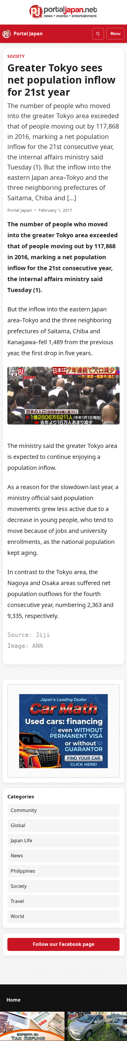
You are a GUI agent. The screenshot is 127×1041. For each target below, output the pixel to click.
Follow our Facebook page (63, 944)
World (17, 916)
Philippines (23, 871)
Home (13, 1000)
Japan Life (21, 840)
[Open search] (98, 34)
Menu (115, 33)
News (17, 855)
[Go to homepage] (63, 11)
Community (24, 810)
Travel (17, 901)
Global (18, 825)
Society (16, 56)
